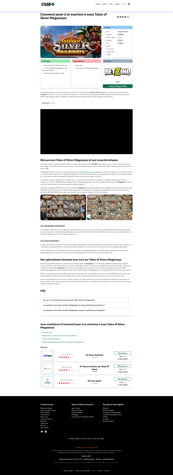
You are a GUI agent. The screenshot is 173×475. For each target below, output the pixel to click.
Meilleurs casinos (46, 408)
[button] (86, 300)
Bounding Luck (47, 332)
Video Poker (44, 423)
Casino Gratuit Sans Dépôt (95, 438)
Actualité (106, 408)
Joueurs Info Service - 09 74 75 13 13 (70, 459)
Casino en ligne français (48, 410)
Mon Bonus (122, 353)
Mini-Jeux (43, 425)
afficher (53, 103)
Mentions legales (68, 470)
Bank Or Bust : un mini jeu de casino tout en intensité (59, 335)
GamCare (99, 459)
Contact (105, 417)
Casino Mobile (45, 412)
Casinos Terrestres (46, 419)
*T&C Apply (94, 357)
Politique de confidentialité (111, 412)
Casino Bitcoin (44, 414)
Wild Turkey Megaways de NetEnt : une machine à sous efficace (63, 342)
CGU (94, 470)
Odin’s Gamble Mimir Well (51, 338)
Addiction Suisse (89, 459)
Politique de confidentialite (83, 470)
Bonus (105, 4)
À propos (106, 419)
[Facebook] (45, 431)
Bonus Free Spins (77, 410)
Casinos (97, 4)
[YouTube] (41, 431)
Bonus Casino (76, 408)
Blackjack (43, 421)
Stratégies (75, 414)
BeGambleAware (108, 459)
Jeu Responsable (108, 421)
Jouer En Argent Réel (118, 86)
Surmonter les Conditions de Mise (83, 417)
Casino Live (44, 417)
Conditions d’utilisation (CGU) (112, 414)
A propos (106, 470)
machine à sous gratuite (93, 172)
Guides (117, 4)
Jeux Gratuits (44, 427)
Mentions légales (108, 410)
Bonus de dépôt (77, 412)
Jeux (110, 4)
